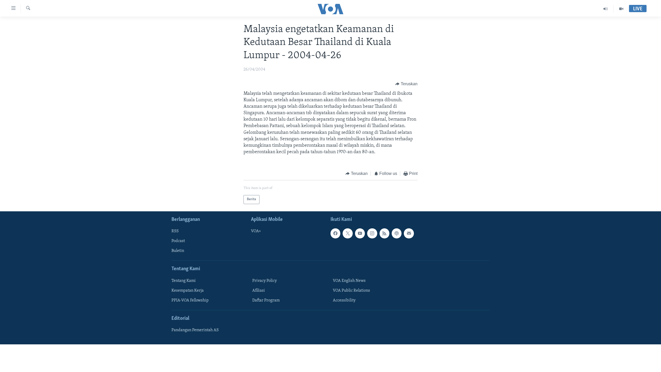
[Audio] (605, 9)
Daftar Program (266, 300)
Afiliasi (258, 291)
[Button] (406, 84)
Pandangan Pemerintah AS (195, 330)
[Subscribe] (409, 233)
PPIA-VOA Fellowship (190, 300)
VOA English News (349, 281)
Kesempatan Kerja (187, 291)
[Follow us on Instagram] (372, 233)
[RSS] (384, 233)
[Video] (621, 9)
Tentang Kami (183, 281)
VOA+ (256, 231)
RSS (175, 231)
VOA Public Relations (351, 291)
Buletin (177, 251)
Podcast (178, 241)
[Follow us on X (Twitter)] (347, 233)
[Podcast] (397, 233)
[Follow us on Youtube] (360, 233)
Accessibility (344, 300)
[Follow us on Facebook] (335, 233)
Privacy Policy (264, 281)
